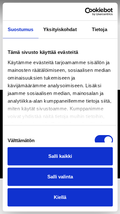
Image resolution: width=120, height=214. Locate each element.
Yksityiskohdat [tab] (59, 29)
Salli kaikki (60, 156)
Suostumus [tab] (21, 29)
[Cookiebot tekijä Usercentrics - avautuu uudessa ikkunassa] (85, 11)
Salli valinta (60, 176)
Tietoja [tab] (99, 29)
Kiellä (60, 197)
